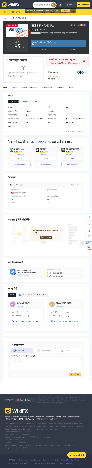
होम (5, 18)
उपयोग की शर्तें (40, 417)
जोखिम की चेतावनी (28, 417)
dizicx (45, 460)
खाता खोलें (44, 50)
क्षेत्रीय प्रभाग (54, 419)
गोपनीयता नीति (50, 417)
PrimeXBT (64, 460)
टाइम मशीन (73, 50)
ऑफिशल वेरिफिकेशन (11, 419)
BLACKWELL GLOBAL (55, 463)
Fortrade (69, 463)
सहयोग (46, 419)
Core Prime (75, 460)
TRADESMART (25, 463)
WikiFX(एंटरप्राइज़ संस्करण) (71, 417)
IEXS (56, 460)
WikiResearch (30, 419)
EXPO (21, 419)
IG (51, 460)
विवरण (20, 159)
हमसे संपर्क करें (17, 417)
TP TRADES (11, 460)
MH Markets (22, 460)
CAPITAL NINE (12, 463)
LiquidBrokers (35, 460)
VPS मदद (40, 419)
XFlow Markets (38, 463)
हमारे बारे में (8, 417)
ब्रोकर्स (9, 18)
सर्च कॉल (58, 417)
